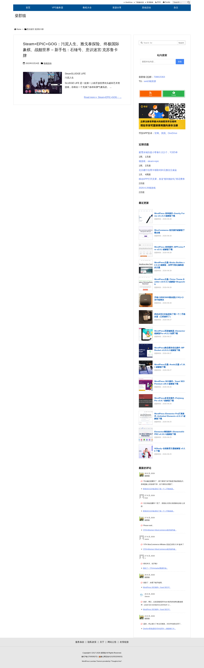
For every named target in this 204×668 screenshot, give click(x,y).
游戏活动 (47, 63)
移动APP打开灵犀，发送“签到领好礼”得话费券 (162, 179)
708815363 (159, 77)
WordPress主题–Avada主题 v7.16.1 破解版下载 (169, 365)
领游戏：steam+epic (149, 161)
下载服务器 (139, 2)
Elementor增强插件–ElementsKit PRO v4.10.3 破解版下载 (169, 433)
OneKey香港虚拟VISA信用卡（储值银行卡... (159, 629)
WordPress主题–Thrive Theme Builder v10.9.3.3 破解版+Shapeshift (169, 281)
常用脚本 (150, 2)
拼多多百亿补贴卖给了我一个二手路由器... (158, 489)
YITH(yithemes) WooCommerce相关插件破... (159, 530)
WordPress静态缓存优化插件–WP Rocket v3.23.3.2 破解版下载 (169, 349)
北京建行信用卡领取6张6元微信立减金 (158, 170)
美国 (163, 133)
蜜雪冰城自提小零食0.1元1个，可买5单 (158, 152)
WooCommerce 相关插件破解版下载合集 (169, 231)
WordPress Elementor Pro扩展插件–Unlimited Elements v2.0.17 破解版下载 (169, 416)
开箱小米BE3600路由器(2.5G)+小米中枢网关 (169, 298)
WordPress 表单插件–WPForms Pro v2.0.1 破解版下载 (169, 248)
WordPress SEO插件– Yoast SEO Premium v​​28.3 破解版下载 (169, 382)
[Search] (189, 2)
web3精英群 (150, 81)
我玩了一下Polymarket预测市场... (155, 568)
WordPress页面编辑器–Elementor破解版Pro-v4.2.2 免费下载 (169, 332)
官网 (156, 133)
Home (19, 29)
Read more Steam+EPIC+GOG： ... (102, 97)
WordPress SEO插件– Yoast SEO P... (156, 587)
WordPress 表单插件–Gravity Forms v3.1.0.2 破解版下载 (169, 214)
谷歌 (180, 62)
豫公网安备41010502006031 (112, 657)
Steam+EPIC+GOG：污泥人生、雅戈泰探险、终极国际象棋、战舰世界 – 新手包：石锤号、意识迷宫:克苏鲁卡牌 (71, 50)
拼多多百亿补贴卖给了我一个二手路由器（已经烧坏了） (169, 315)
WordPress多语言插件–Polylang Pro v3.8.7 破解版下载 (169, 399)
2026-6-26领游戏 (147, 188)
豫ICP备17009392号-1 (90, 657)
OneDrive (129, 2)
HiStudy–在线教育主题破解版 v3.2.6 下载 (169, 449)
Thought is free (116, 661)
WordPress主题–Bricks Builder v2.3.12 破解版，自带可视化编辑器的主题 (169, 265)
